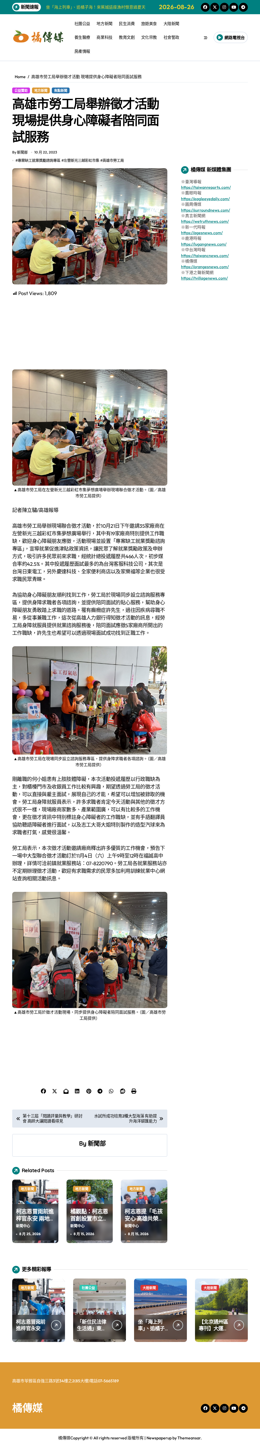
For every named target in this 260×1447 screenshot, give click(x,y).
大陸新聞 (171, 23)
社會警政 (171, 37)
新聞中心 (23, 1225)
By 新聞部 (20, 152)
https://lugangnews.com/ (203, 244)
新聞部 (96, 1143)
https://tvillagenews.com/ (204, 278)
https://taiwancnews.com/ (205, 255)
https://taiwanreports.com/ (206, 187)
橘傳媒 (27, 1407)
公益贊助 (21, 90)
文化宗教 (149, 37)
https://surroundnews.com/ (205, 210)
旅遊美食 (149, 23)
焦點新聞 (60, 90)
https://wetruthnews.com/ (205, 221)
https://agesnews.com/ (202, 232)
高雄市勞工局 (113, 160)
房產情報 (82, 51)
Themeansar (189, 1437)
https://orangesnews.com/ (205, 266)
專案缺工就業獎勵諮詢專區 (39, 160)
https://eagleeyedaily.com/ (205, 198)
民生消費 (127, 23)
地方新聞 (104, 23)
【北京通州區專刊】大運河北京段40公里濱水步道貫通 (214, 1332)
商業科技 (104, 37)
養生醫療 (82, 37)
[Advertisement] (90, 332)
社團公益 (82, 23)
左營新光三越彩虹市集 (81, 160)
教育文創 (127, 37)
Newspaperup (159, 1437)
